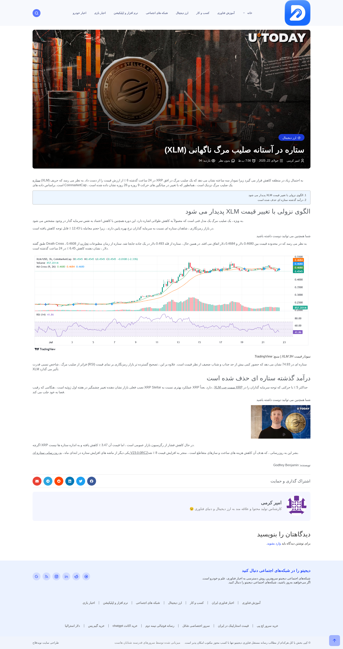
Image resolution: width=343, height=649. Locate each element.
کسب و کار (202, 12)
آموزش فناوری (226, 12)
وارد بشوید (274, 543)
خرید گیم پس (96, 625)
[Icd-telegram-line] (86, 576)
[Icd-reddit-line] (76, 576)
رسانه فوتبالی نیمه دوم (159, 625)
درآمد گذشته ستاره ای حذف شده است (280, 199)
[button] (291, 137)
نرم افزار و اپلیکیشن (126, 12)
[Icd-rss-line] (46, 576)
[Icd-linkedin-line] (66, 576)
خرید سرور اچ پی (267, 625)
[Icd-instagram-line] (56, 576)
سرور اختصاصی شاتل (196, 625)
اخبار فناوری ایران (223, 602)
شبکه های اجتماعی (157, 12)
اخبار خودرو (79, 12)
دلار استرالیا (72, 625)
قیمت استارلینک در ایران (233, 625)
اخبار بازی (100, 12)
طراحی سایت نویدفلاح (46, 642)
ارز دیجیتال (182, 12)
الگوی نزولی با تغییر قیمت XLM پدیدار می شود (276, 195)
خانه (249, 12)
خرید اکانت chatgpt (125, 625)
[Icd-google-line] (36, 576)
